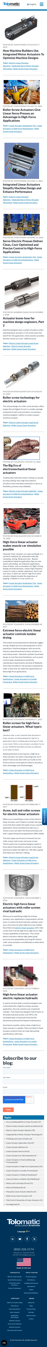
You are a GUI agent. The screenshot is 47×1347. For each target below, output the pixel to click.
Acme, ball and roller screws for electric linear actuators (21, 812)
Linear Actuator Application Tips (22, 125)
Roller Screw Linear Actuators (25, 69)
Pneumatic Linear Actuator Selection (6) (21, 1192)
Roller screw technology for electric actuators (21, 399)
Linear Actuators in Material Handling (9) (21, 1175)
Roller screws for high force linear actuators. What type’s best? (22, 726)
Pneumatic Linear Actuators (14, 1284)
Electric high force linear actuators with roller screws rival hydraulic (21, 907)
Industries (31, 1302)
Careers (31, 1319)
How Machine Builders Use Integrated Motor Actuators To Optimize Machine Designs (23, 54)
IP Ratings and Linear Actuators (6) (19, 1139)
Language (21, 1231)
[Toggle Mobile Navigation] (40, 4)
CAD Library (31, 1280)
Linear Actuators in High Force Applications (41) (24, 1166)
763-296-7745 (17, 1255)
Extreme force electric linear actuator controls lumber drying (22, 634)
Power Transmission (14, 1288)
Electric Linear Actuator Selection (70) (20, 1130)
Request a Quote (14, 1320)
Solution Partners (14, 1327)
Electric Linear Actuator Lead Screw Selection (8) (24, 1126)
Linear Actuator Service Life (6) (17, 1151)
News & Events (31, 1315)
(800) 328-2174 (24, 1249)
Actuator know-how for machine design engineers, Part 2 (23, 321)
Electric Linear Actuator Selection (23, 491)
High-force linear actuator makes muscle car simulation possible (22, 545)
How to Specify (14, 1312)
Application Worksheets (15, 1316)
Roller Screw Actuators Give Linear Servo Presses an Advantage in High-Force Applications (21, 115)
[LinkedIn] (12, 1239)
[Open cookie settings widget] (4, 1343)
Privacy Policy (31, 1309)
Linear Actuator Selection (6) (17, 1147)
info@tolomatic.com (28, 1255)
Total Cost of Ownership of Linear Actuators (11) (24, 1200)
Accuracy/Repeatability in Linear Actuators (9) (23, 1122)
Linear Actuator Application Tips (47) (20, 1143)
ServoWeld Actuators (15, 1280)
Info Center (32, 1272)
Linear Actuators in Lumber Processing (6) (22, 1171)
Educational (31, 1286)
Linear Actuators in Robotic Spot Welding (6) (23, 1179)
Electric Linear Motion (15, 1277)
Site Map (31, 1312)
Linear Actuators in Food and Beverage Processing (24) (20, 1161)
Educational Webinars (31, 1293)
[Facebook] (27, 1239)
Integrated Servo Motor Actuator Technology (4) (24, 1134)
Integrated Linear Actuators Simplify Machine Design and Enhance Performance (22, 188)
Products (15, 1272)
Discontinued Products (14, 1330)
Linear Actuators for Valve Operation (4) (21, 1156)
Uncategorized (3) (12, 1204)
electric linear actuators (24, 928)
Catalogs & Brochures (31, 1283)
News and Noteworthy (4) (15, 1187)
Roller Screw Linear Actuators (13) (19, 1196)
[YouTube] (19, 1239)
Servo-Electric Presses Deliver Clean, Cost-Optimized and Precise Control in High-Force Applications (23, 246)
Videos (31, 1290)
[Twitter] (34, 1239)
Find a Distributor (14, 1309)
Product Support (31, 1277)
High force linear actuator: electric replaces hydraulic (20, 996)
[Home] (11, 4)
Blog (31, 1306)
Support (15, 1298)
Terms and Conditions (15, 1324)
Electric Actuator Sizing (14, 1302)
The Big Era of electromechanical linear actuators (19, 469)
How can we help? (44, 816)
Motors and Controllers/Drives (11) (19, 1183)
